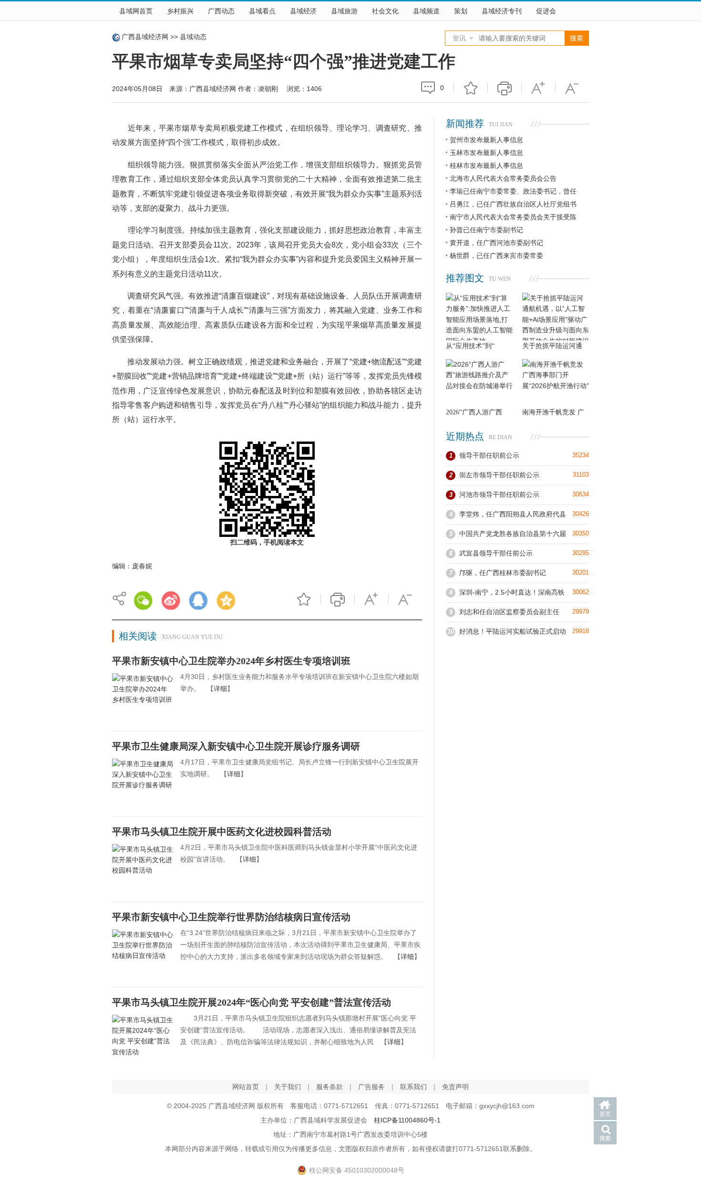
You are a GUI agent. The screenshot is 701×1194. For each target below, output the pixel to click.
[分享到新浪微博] (170, 600)
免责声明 (455, 1087)
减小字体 (572, 87)
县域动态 (193, 37)
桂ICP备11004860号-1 (407, 1120)
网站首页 (245, 1087)
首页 (605, 1114)
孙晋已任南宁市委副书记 (486, 230)
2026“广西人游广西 (474, 412)
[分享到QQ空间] (226, 600)
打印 (504, 87)
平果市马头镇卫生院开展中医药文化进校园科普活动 (221, 831)
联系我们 (413, 1087)
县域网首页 (136, 11)
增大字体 (538, 87)
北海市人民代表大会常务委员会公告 (503, 178)
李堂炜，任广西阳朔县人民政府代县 (512, 514)
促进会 (546, 11)
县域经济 (303, 11)
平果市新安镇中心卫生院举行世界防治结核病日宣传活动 (231, 917)
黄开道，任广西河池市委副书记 (496, 243)
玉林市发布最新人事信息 (486, 152)
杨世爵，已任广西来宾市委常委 (496, 255)
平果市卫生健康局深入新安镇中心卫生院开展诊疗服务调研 (236, 746)
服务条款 (329, 1087)
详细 (220, 688)
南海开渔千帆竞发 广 (553, 412)
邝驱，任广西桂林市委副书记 (502, 572)
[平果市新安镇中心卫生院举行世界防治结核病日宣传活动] (142, 952)
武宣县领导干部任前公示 (496, 553)
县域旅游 (344, 11)
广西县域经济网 (145, 37)
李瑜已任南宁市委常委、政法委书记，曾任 (513, 191)
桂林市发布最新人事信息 (486, 165)
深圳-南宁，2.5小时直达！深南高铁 (512, 592)
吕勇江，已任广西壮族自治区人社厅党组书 (513, 204)
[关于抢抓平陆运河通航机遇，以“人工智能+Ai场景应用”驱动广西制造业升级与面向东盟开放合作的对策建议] (555, 316)
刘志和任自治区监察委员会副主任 (509, 612)
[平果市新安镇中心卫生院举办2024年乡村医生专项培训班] (142, 696)
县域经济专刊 (502, 11)
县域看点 (262, 11)
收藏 (471, 87)
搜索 (605, 1138)
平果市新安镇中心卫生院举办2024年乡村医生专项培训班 (231, 661)
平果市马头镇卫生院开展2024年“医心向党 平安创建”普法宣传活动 (251, 1002)
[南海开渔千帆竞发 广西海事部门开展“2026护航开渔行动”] (555, 383)
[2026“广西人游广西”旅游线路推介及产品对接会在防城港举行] (479, 383)
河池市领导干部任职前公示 (499, 494)
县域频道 (426, 11)
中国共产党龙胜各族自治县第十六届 (512, 533)
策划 (460, 11)
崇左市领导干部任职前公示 (499, 475)
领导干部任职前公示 (489, 455)
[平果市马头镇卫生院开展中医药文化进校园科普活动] (142, 867)
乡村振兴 (180, 11)
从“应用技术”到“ (470, 346)
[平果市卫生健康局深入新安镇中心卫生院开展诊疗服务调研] (142, 781)
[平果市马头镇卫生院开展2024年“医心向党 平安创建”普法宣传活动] (142, 1037)
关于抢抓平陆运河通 (552, 346)
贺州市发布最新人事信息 (486, 140)
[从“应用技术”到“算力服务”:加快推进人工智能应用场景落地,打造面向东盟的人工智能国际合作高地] (479, 316)
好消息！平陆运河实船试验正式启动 (512, 631)
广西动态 (221, 11)
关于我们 (287, 1087)
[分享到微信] (143, 600)
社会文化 (385, 11)
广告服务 (371, 1087)
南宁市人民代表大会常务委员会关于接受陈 (513, 217)
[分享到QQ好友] (198, 600)
